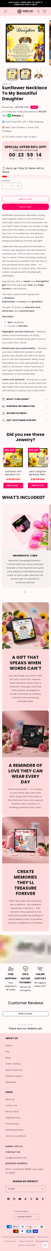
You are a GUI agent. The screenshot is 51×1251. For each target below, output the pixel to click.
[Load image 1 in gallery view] (12, 74)
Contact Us (11, 1105)
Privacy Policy (12, 1123)
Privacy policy (10, 1241)
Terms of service (26, 1241)
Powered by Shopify (26, 1237)
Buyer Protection (14, 1070)
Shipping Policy (13, 1117)
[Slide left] (3, 75)
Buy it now (25, 206)
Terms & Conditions (15, 1136)
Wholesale (10, 1082)
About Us (10, 1099)
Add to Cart (38, 485)
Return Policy (12, 1111)
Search (9, 1045)
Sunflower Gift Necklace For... (13, 473)
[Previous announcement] (5, 3)
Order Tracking (13, 1063)
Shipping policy (42, 1241)
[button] (5, 11)
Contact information (26, 1245)
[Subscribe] (42, 1189)
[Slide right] (48, 75)
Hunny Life (13, 1237)
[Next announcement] (46, 3)
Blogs (8, 1057)
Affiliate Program (14, 1076)
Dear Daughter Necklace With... (38, 473)
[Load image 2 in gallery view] (25, 74)
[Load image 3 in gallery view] (38, 74)
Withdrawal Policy (14, 1130)
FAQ (7, 1051)
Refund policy (43, 1237)
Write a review (25, 1014)
